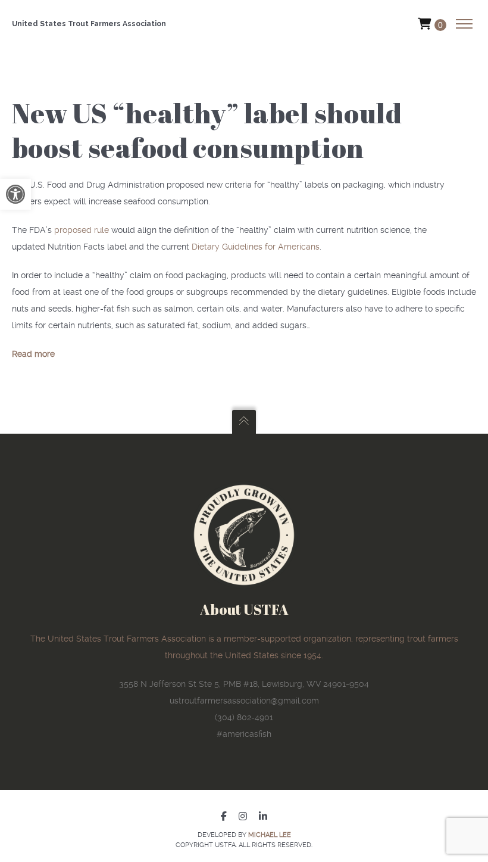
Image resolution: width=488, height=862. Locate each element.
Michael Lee (269, 835)
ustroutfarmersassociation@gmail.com (244, 700)
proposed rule (81, 230)
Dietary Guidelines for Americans (256, 246)
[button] (15, 194)
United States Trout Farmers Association (89, 24)
